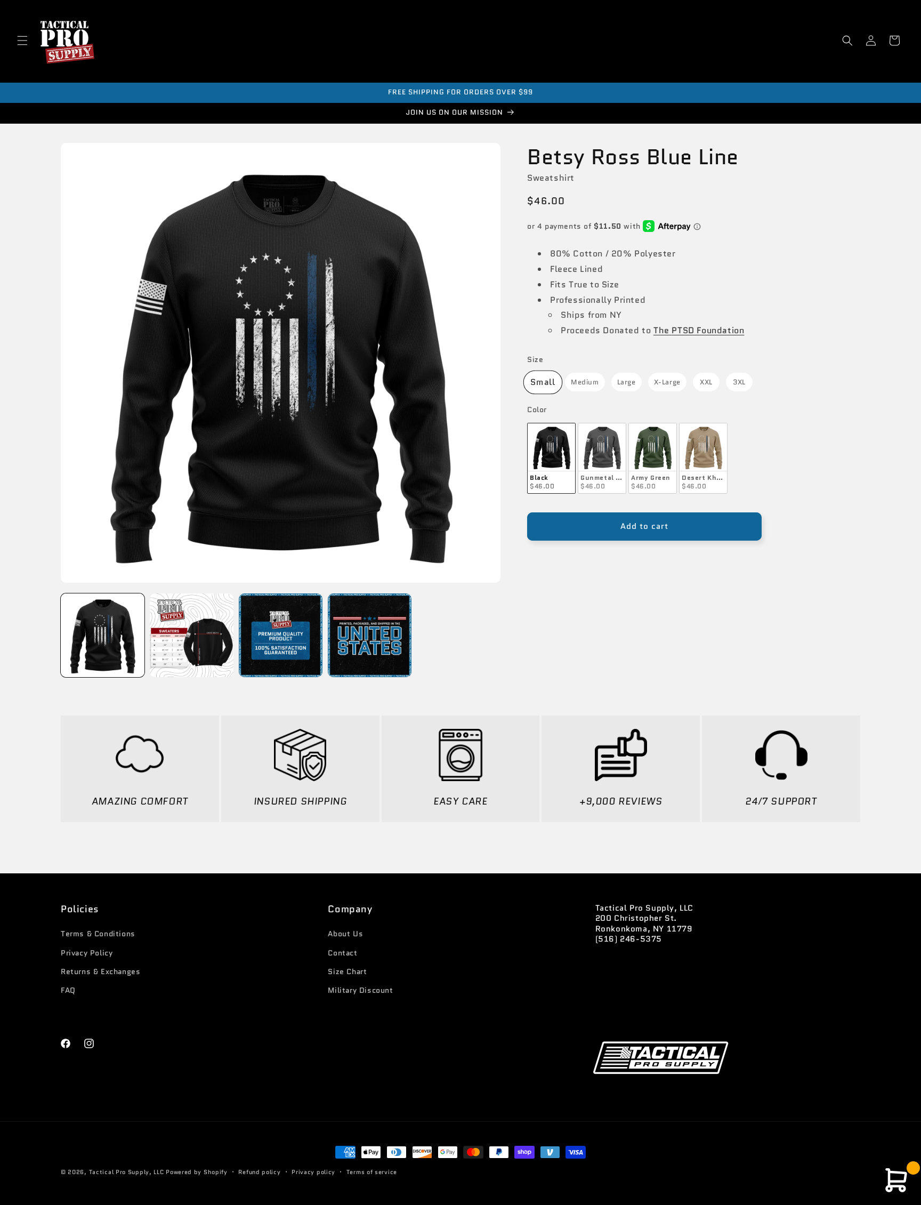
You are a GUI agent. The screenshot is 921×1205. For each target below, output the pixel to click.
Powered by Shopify (197, 1172)
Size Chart (347, 971)
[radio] (543, 382)
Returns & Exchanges (100, 971)
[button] (22, 40)
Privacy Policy (86, 952)
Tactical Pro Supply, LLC (126, 1172)
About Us (345, 933)
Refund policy (259, 1172)
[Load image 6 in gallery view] (280, 635)
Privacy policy (313, 1172)
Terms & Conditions (98, 933)
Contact (342, 952)
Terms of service (371, 1172)
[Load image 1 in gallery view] (102, 635)
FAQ (68, 990)
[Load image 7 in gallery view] (369, 635)
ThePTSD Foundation (698, 330)
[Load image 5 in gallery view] (191, 635)
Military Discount (360, 990)
